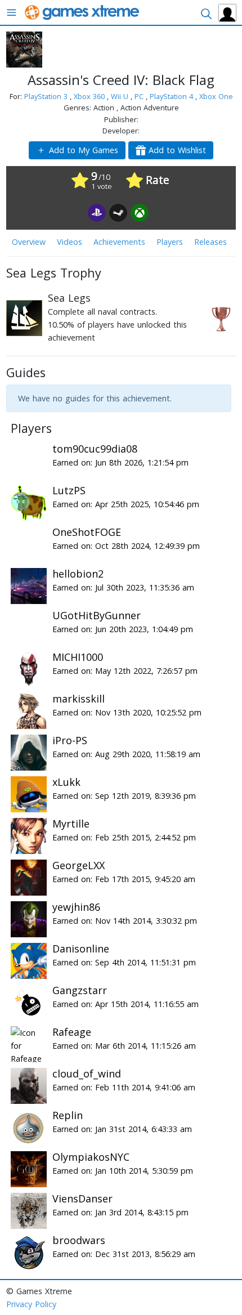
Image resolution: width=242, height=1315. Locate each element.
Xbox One (216, 96)
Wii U (121, 96)
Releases (210, 241)
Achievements (119, 241)
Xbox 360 (90, 96)
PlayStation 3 (47, 96)
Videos (69, 241)
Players (169, 241)
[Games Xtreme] (83, 11)
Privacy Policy (31, 1304)
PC (140, 96)
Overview (29, 241)
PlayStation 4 (172, 96)
